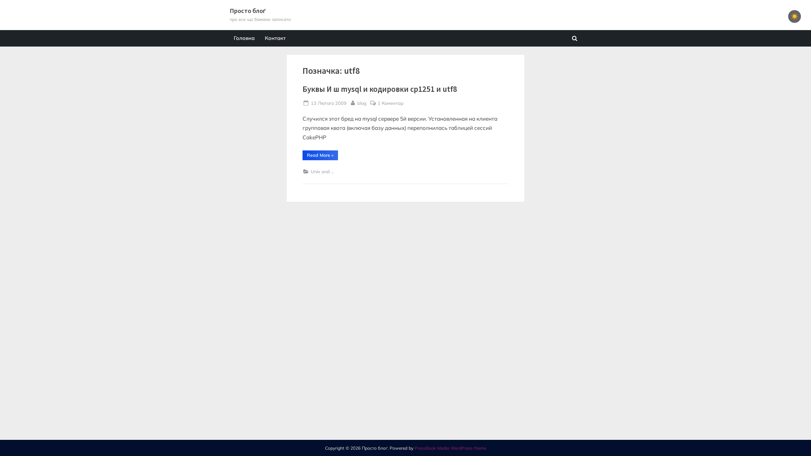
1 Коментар (391, 103)
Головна (244, 38)
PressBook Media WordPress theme (450, 448)
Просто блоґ (247, 11)
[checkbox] (794, 16)
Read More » (322, 156)
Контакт (275, 38)
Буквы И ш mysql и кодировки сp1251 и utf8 (380, 89)
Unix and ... (322, 171)
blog (362, 103)
